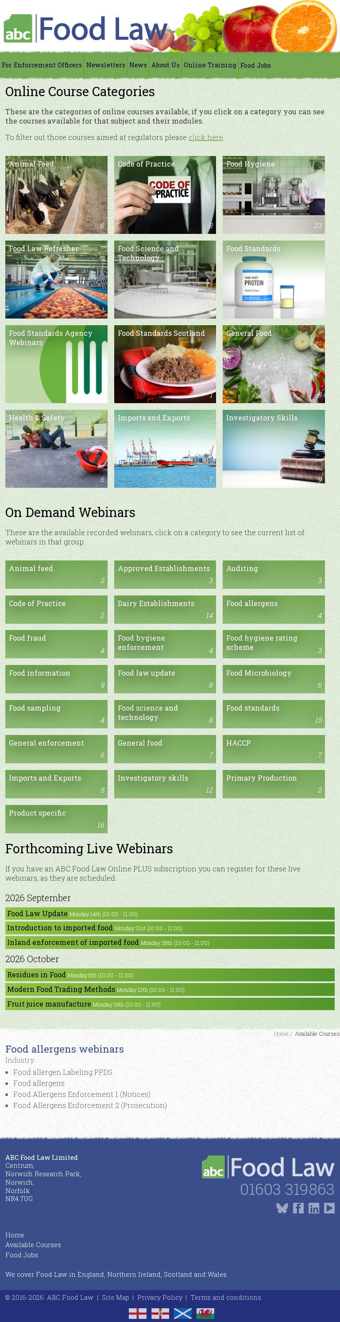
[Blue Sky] (282, 1208)
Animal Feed (56, 194)
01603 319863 (287, 1188)
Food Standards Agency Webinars (56, 363)
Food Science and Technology (165, 279)
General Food (273, 363)
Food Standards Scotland (165, 363)
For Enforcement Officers (42, 65)
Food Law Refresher (56, 279)
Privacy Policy (159, 1297)
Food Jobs (255, 65)
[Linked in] (314, 1208)
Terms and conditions (225, 1297)
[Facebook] (298, 1208)
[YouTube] (329, 1208)
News (138, 65)
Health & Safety (56, 448)
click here (206, 137)
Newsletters (105, 65)
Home (14, 1235)
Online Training (210, 65)
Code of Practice (165, 194)
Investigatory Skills (273, 448)
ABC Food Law (70, 1297)
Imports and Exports (165, 448)
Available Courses (33, 1244)
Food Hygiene (273, 194)
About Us (165, 65)
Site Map (115, 1297)
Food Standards (273, 279)
